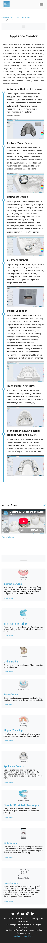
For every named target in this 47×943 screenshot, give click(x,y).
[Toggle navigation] (41, 4)
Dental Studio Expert (23, 17)
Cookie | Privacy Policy (23, 936)
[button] (23, 505)
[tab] (23, 505)
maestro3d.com (7, 17)
